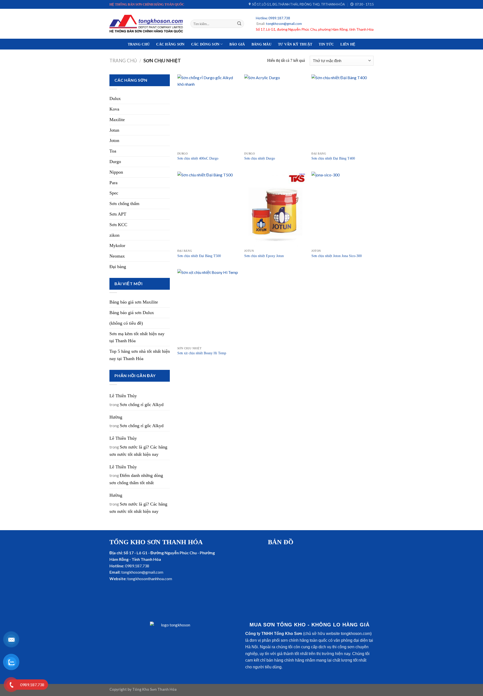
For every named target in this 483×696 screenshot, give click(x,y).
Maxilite (117, 119)
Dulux (115, 98)
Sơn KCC (118, 224)
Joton (114, 140)
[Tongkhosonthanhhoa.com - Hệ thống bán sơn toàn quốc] (146, 23)
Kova (114, 109)
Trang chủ (139, 44)
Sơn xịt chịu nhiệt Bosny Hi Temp (201, 353)
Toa (112, 151)
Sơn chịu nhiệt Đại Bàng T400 (333, 158)
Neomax (117, 256)
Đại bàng (117, 266)
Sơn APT (117, 214)
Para (113, 182)
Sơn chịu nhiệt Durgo (259, 158)
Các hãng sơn (170, 44)
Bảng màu (261, 44)
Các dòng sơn (205, 44)
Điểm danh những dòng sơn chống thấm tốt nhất (136, 479)
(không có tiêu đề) (126, 323)
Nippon (116, 172)
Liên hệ (347, 44)
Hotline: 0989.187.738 (273, 18)
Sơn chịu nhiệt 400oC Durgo (198, 158)
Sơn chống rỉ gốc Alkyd (142, 404)
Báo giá (237, 44)
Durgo (115, 161)
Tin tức (326, 44)
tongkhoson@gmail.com (283, 24)
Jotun (114, 130)
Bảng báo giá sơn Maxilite (133, 302)
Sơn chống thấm (124, 203)
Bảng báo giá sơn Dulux (131, 312)
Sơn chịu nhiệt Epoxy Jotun (264, 256)
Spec (113, 192)
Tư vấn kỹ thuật (295, 44)
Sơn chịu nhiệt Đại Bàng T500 (199, 256)
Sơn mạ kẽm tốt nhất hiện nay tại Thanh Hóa (137, 337)
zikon (114, 235)
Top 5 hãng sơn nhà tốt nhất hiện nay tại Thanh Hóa (139, 355)
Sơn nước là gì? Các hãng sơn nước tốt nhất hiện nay (138, 450)
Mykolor (117, 245)
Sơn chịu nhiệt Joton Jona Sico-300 (336, 256)
